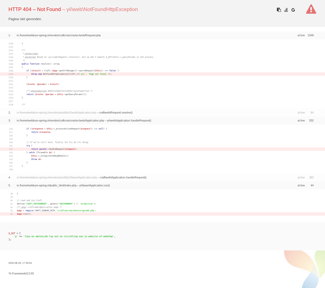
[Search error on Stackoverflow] (286, 10)
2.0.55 (30, 273)
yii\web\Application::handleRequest (128, 120)
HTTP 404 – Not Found (34, 9)
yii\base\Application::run (93, 185)
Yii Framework (17, 273)
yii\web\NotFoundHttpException (102, 9)
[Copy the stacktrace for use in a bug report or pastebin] (279, 10)
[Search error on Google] (293, 10)
